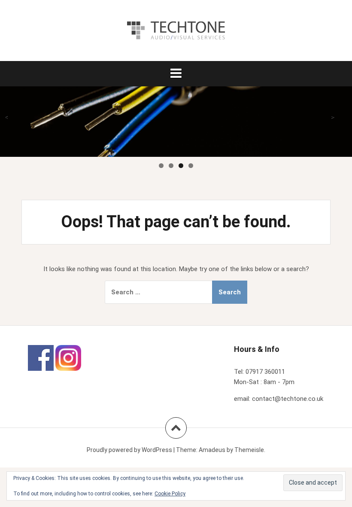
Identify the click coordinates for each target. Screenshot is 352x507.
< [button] (6, 117)
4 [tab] (190, 165)
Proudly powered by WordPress (129, 449)
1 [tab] (161, 165)
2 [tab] (171, 165)
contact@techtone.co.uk (287, 399)
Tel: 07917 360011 (259, 372)
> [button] (332, 117)
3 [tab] (181, 165)
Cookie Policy (170, 494)
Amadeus (212, 449)
